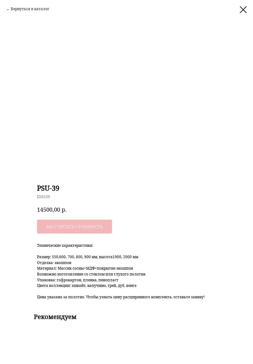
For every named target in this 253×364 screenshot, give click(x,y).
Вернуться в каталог (30, 8)
